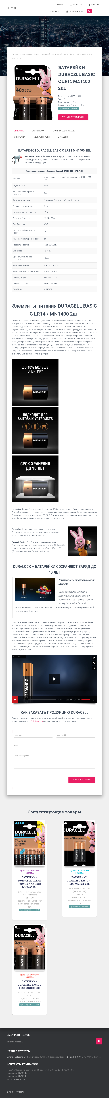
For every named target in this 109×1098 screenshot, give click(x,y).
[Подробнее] (41, 915)
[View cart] (97, 11)
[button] (49, 68)
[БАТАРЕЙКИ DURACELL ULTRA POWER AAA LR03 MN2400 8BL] (29, 843)
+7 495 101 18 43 (22, 1076)
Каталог (76, 5)
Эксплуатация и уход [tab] (64, 131)
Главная (59, 5)
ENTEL (26, 1057)
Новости (95, 5)
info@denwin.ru (36, 721)
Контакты (55, 11)
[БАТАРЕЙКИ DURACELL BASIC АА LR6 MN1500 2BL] (79, 843)
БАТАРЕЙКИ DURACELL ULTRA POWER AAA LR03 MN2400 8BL (29, 882)
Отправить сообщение (82, 780)
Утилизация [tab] (20, 137)
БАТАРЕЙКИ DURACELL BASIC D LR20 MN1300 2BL (29, 985)
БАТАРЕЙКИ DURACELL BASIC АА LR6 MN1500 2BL (79, 880)
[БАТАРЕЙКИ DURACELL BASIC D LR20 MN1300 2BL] (29, 947)
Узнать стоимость (73, 117)
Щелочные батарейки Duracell (51, 54)
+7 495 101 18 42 (22, 1073)
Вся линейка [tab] (38, 131)
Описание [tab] (19, 131)
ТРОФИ (78, 1057)
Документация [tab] (42, 137)
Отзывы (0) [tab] (63, 137)
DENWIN (21, 1092)
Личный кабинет (76, 11)
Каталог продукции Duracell (29, 54)
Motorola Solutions (15, 1057)
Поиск (99, 1041)
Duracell (70, 1057)
